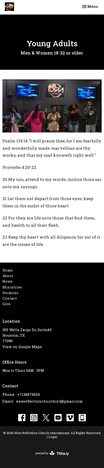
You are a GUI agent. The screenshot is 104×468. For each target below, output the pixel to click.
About (7, 275)
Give (6, 303)
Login (52, 437)
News (7, 281)
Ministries (12, 287)
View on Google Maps (22, 346)
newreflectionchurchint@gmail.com (49, 401)
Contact (9, 298)
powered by (49, 457)
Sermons (10, 292)
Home (7, 270)
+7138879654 (28, 394)
